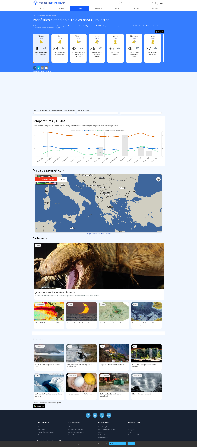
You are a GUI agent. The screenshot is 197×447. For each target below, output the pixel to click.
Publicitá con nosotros (45, 432)
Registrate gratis (43, 435)
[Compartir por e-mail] (46, 68)
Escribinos (41, 429)
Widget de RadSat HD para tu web (99, 233)
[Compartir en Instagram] (42, 68)
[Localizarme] (155, 3)
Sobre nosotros (43, 427)
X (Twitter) (131, 432)
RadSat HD (101, 432)
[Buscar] (152, 3)
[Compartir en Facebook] (35, 68)
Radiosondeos (103, 437)
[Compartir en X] (38, 68)
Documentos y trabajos (76, 432)
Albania (45, 15)
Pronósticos (37, 15)
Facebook (131, 427)
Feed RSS (71, 435)
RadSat (117, 8)
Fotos (37, 339)
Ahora (42, 8)
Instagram (131, 429)
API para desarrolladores (76, 427)
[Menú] (161, 3)
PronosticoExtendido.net (106, 429)
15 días (79, 8)
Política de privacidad (117, 444)
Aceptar (131, 444)
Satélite (136, 8)
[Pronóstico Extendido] (49, 3)
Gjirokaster (53, 15)
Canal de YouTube (134, 435)
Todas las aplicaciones (105, 427)
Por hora (61, 8)
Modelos (155, 8)
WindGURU (98, 8)
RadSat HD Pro (103, 435)
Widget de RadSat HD (75, 429)
